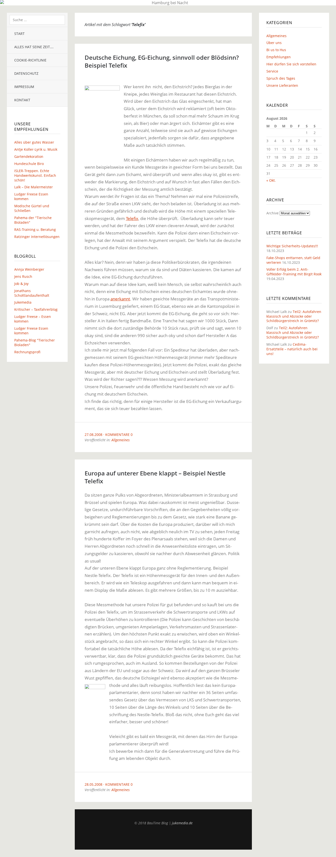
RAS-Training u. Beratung (35, 229)
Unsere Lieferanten (282, 85)
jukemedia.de (182, 823)
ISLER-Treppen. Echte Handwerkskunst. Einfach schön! (35, 175)
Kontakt (22, 100)
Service (272, 71)
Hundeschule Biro (29, 163)
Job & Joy (21, 283)
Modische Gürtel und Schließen (31, 208)
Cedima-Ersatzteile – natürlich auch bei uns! (292, 349)
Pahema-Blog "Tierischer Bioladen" (34, 342)
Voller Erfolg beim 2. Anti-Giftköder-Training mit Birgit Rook (293, 271)
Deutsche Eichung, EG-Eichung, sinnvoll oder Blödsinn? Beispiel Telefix (162, 61)
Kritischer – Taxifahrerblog (36, 309)
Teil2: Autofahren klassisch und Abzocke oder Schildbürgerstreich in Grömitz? (293, 316)
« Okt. (271, 180)
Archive (272, 213)
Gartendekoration (28, 156)
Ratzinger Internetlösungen (37, 236)
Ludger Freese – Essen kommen (32, 319)
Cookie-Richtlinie (30, 60)
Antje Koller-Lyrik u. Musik (35, 149)
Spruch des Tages (280, 78)
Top (163, 837)
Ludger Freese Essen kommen (31, 196)
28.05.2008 (93, 784)
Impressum (24, 86)
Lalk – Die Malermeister (33, 187)
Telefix (132, 218)
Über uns (274, 42)
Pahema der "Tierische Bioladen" (33, 220)
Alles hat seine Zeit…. (34, 46)
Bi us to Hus (276, 49)
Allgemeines (120, 440)
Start (19, 33)
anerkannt (120, 299)
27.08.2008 (93, 434)
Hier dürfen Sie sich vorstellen (291, 64)
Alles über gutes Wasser (34, 142)
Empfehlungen (278, 57)
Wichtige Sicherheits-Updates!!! (292, 246)
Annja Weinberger (29, 269)
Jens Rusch (23, 276)
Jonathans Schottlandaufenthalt (31, 293)
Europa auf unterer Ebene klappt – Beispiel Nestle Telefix (155, 477)
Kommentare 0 (119, 434)
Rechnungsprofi (27, 352)
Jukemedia (22, 302)
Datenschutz (26, 73)
